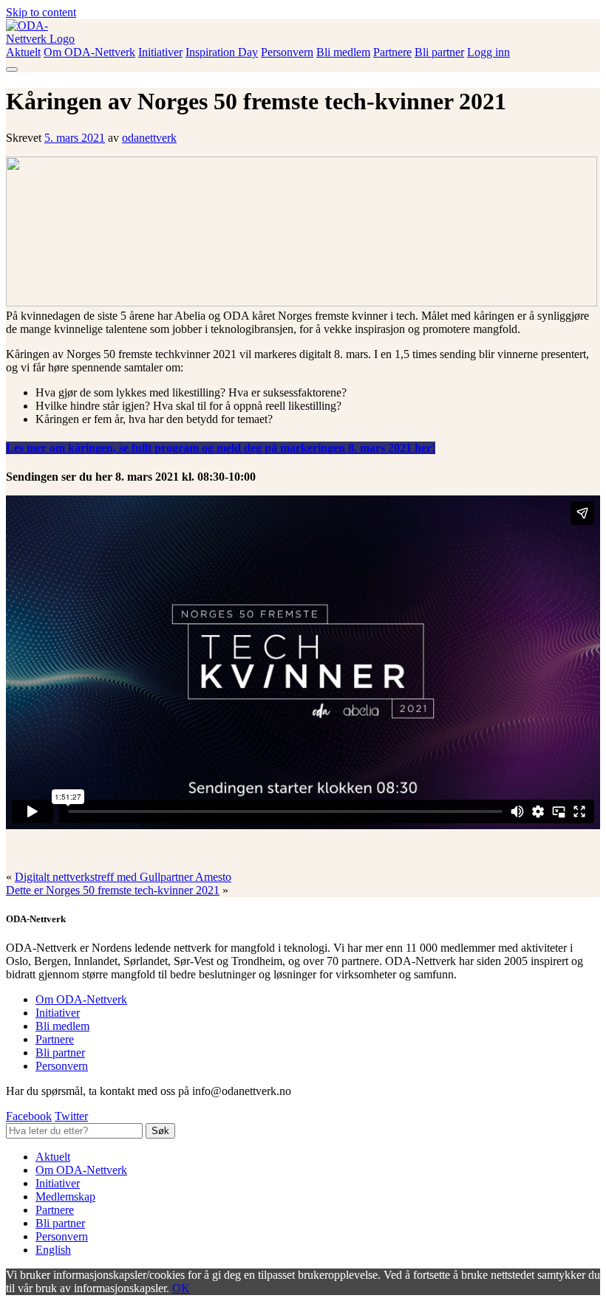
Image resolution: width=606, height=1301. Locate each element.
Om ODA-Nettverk (89, 52)
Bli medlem (343, 52)
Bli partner (439, 52)
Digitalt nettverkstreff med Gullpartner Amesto (123, 877)
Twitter (71, 1116)
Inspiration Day (221, 52)
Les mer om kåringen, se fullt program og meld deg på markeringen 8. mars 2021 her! (220, 448)
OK (181, 1288)
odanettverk (149, 137)
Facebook (29, 1116)
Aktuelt (23, 52)
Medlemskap (65, 1196)
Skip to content (41, 12)
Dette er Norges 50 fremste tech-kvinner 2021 (112, 890)
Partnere (392, 52)
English (53, 1249)
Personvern (287, 52)
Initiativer (160, 52)
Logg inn (488, 52)
